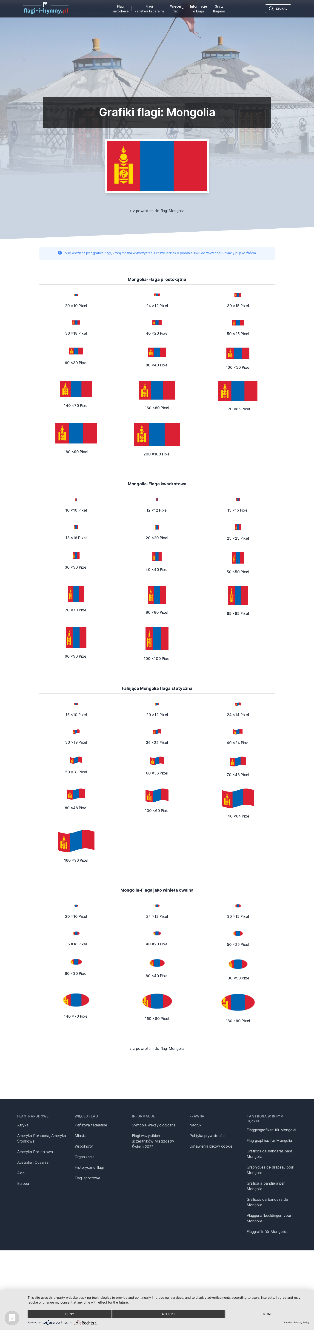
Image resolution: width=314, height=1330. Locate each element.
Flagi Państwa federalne (149, 8)
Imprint (288, 1322)
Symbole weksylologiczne (154, 1125)
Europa (23, 1183)
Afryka (23, 1125)
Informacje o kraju (198, 8)
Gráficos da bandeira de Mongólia (267, 1202)
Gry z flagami (219, 8)
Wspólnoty (84, 1146)
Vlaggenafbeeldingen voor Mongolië (269, 1218)
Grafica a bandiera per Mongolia (266, 1186)
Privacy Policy (301, 1322)
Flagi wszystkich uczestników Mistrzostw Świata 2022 (153, 1141)
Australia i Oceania (33, 1162)
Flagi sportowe (87, 1178)
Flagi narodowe (121, 8)
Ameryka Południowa (35, 1151)
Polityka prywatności (207, 1135)
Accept (168, 1314)
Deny (69, 1314)
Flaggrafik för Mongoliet (267, 1231)
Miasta (80, 1135)
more (267, 1314)
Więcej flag (175, 8)
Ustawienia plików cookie (210, 1146)
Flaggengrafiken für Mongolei (271, 1130)
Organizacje (84, 1156)
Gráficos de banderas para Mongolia (269, 1154)
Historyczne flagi (89, 1167)
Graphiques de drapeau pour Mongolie (270, 1170)
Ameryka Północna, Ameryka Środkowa (41, 1138)
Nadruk (195, 1125)
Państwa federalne (91, 1125)
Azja (21, 1173)
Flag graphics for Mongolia (269, 1140)
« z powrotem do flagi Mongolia (157, 210)
